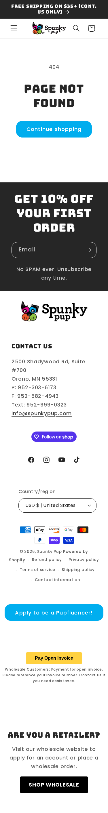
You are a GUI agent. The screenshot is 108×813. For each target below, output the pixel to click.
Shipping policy (78, 569)
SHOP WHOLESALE (54, 784)
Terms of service (37, 569)
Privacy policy (84, 559)
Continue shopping (54, 129)
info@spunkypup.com (42, 413)
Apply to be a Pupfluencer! (54, 612)
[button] (14, 28)
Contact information (57, 580)
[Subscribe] (88, 250)
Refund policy (47, 559)
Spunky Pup (49, 551)
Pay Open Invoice (54, 658)
